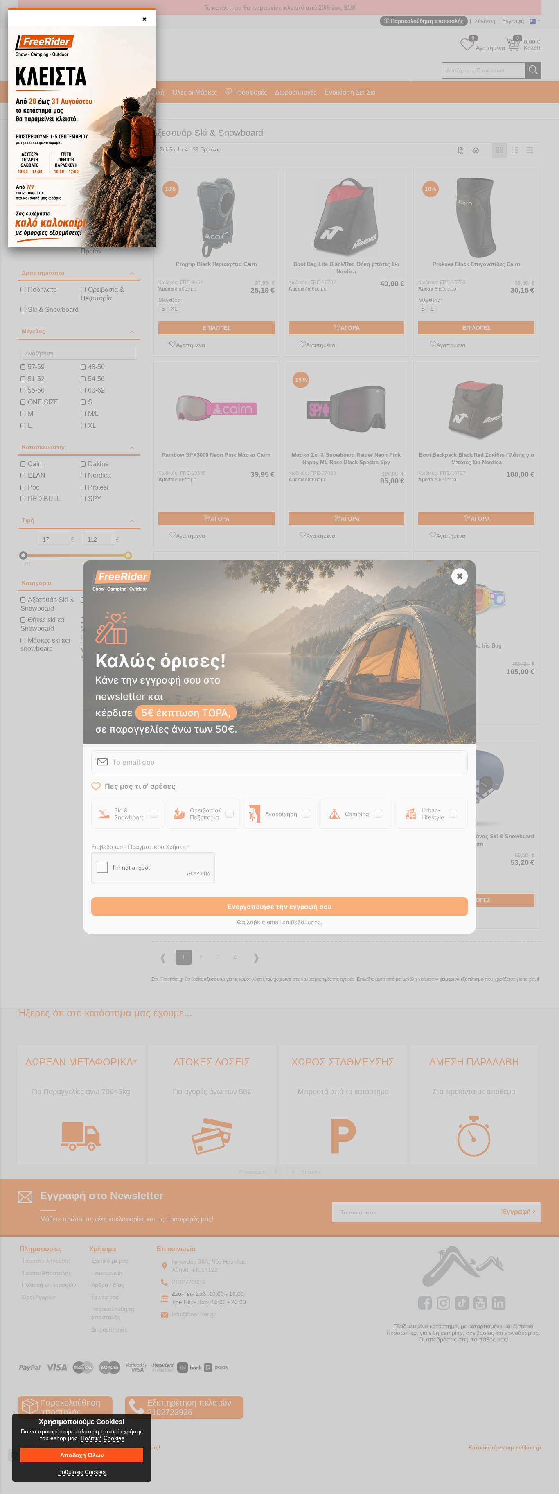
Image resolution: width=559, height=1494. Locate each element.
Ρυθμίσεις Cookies (82, 1472)
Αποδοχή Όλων (82, 1455)
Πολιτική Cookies (102, 1438)
